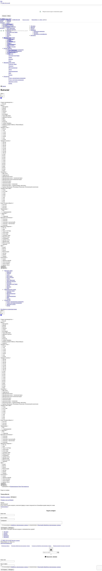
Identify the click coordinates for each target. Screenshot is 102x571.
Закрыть (14, 497)
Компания (33, 30)
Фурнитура (6, 48)
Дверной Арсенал (11, 29)
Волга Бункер (10, 25)
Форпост (9, 35)
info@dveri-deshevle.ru (6, 543)
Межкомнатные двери (9, 62)
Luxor (8, 22)
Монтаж (33, 27)
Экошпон (9, 40)
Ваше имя (3, 513)
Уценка (8, 47)
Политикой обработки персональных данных (49, 525)
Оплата (32, 28)
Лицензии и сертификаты (40, 34)
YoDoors (9, 273)
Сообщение (3, 520)
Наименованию (14, 486)
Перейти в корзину (5, 497)
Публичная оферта (5, 545)
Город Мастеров (11, 28)
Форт (8, 36)
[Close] (1, 508)
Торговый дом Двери (12, 32)
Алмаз (8, 27)
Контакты (33, 35)
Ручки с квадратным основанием (15, 301)
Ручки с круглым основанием (14, 51)
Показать (3, 266)
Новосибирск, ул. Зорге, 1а (38, 19)
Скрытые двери (11, 290)
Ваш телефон (4, 517)
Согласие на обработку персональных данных (41, 545)
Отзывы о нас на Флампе (7, 500)
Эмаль (8, 43)
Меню (9, 15)
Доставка (33, 26)
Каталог (4, 15)
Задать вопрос (4, 506)
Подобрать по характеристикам (9, 309)
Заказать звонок (25, 19)
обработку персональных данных (19, 525)
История (4, 25)
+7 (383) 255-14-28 (5, 3)
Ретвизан (9, 282)
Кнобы (8, 53)
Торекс (8, 33)
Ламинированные (11, 296)
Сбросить (4, 268)
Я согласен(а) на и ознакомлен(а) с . (31, 525)
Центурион (9, 24)
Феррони (9, 272)
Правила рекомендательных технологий (61, 545)
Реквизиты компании (39, 31)
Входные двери (7, 38)
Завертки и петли (11, 304)
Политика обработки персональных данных (20, 545)
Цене (19, 486)
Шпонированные (11, 293)
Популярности (25, 486)
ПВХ (8, 45)
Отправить (4, 527)
